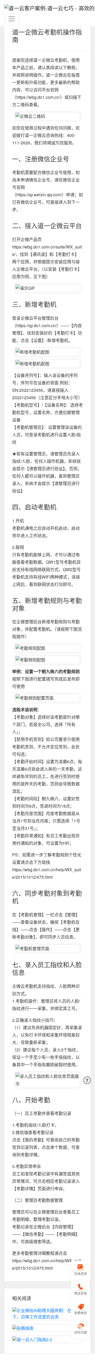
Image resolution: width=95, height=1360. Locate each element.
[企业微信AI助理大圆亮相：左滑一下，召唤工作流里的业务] (47, 1313)
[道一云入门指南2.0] (47, 1339)
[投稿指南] (47, 1328)
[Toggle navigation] (11, 19)
